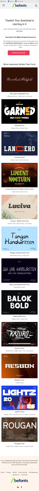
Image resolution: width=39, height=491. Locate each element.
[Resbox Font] (19, 366)
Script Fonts (21, 96)
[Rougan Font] (19, 429)
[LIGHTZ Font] (19, 398)
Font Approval (33, 472)
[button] (36, 6)
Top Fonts (24, 475)
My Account (20, 1)
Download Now (18, 53)
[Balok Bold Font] (19, 302)
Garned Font (19, 125)
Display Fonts (15, 128)
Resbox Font (19, 380)
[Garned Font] (19, 111)
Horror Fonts (24, 192)
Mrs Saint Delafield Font (19, 94)
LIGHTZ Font (19, 412)
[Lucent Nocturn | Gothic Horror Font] (19, 175)
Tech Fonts (29, 96)
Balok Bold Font (19, 316)
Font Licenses (23, 472)
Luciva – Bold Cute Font (19, 221)
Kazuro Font (19, 348)
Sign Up (11, 1)
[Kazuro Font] (19, 334)
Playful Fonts (24, 128)
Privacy (8, 472)
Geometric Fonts (28, 446)
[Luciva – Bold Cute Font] (19, 207)
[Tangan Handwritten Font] (19, 238)
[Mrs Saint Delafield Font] (19, 79)
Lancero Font (19, 157)
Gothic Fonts (15, 192)
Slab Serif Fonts (24, 160)
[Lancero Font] (19, 143)
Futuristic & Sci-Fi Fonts (20, 414)
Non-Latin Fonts (28, 351)
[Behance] (18, 487)
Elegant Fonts (19, 446)
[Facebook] (21, 487)
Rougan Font (20, 444)
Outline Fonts (11, 223)
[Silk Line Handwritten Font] (19, 270)
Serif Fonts (28, 223)
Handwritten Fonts (15, 255)
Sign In (3, 1)
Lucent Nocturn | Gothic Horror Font (19, 189)
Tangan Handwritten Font (19, 253)
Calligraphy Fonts (12, 96)
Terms (3, 472)
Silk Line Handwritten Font (19, 285)
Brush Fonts (9, 351)
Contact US (15, 475)
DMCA (15, 472)
